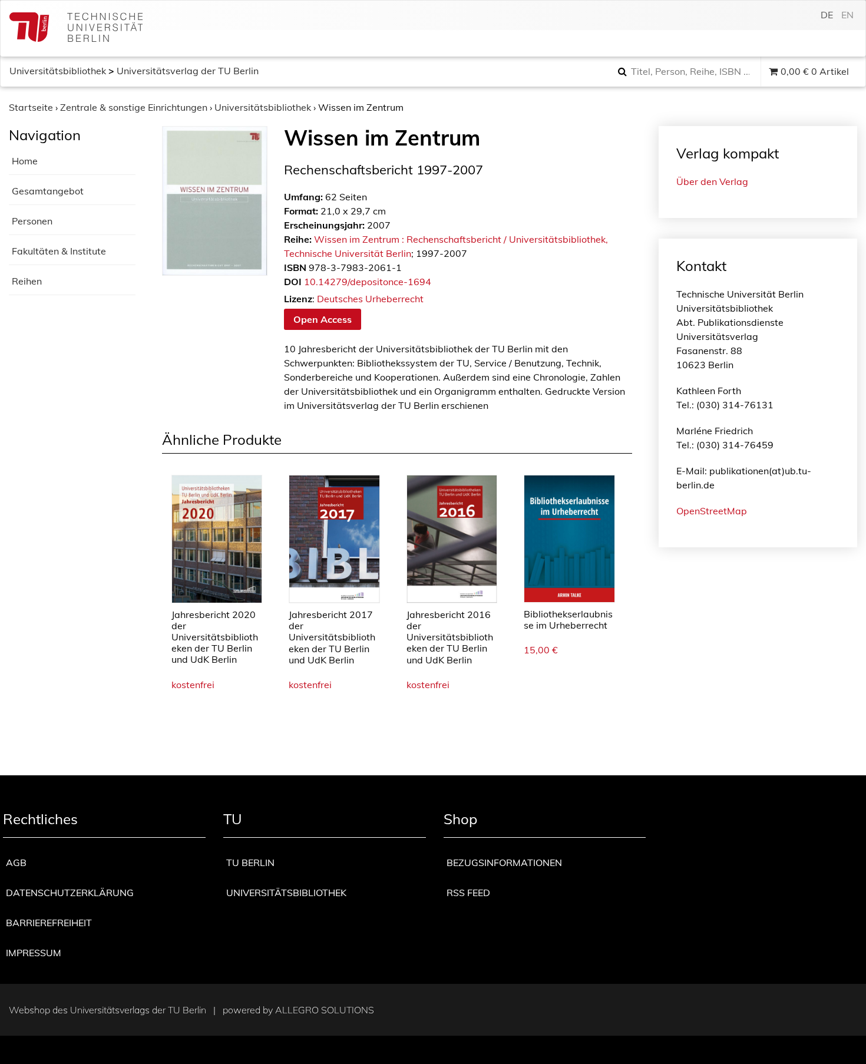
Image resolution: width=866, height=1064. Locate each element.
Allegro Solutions (324, 1010)
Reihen (27, 281)
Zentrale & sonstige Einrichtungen (133, 107)
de (827, 15)
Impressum (33, 953)
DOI (293, 282)
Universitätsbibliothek (57, 71)
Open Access (322, 319)
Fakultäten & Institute (59, 251)
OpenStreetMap (711, 511)
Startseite (31, 107)
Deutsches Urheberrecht (370, 299)
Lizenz (298, 299)
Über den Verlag (712, 181)
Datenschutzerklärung (70, 892)
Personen (32, 221)
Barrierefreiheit (49, 922)
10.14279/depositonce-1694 (367, 282)
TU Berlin (250, 862)
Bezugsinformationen (504, 862)
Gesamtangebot (48, 191)
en (847, 15)
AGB (16, 862)
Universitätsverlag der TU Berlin (188, 71)
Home (25, 161)
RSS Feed (468, 892)
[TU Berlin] (76, 29)
